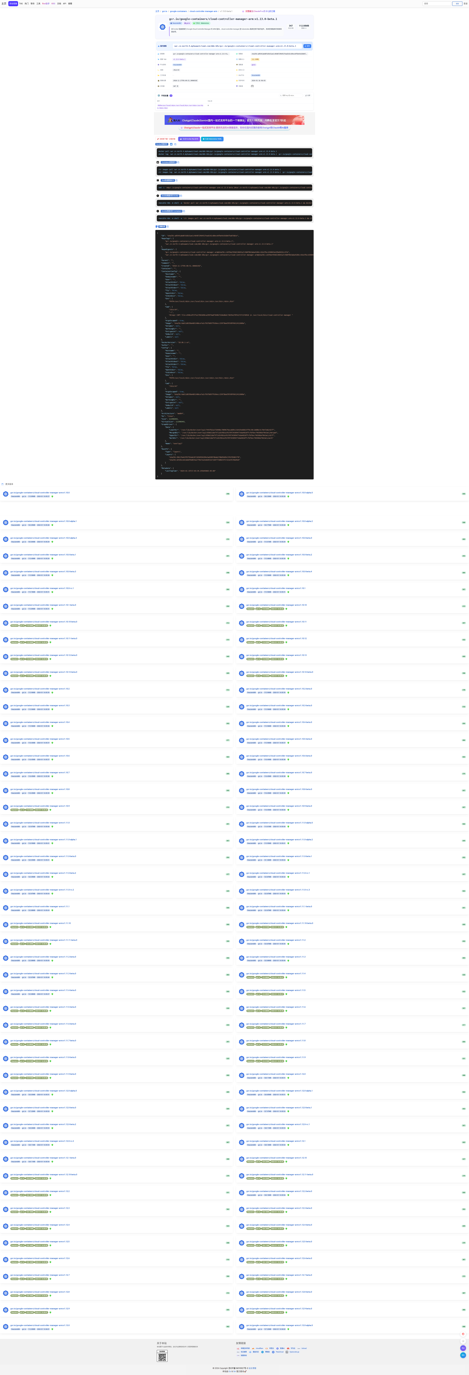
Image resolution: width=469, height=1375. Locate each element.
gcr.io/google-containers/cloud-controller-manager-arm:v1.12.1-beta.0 (43, 1158)
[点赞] (463, 1334)
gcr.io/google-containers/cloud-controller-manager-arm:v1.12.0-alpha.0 (43, 1091)
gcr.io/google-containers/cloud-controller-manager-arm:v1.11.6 (275, 1007)
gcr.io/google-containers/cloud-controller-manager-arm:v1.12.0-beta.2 (43, 1124)
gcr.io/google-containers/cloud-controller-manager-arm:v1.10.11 (276, 622)
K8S (53, 3)
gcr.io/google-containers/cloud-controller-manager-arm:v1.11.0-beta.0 (43, 856)
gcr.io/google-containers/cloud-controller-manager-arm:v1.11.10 (40, 923)
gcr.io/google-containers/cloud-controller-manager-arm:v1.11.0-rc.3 (278, 890)
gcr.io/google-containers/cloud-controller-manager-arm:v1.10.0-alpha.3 (43, 538)
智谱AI (282, 1348)
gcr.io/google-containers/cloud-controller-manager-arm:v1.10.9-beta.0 (279, 806)
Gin (234, 1371)
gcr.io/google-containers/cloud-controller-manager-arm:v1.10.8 (39, 789)
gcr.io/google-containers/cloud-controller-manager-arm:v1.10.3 (39, 705)
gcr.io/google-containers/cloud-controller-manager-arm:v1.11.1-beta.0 (279, 906)
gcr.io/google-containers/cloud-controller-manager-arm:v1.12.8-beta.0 (279, 1292)
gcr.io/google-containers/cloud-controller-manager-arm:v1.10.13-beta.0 (43, 672)
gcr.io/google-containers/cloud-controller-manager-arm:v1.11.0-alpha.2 (279, 839)
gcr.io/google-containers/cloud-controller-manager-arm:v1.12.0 (275, 1074)
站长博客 (252, 1368)
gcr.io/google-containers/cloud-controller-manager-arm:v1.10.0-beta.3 (43, 571)
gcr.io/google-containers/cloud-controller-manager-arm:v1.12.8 (39, 1292)
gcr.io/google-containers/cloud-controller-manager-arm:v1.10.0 (39, 493)
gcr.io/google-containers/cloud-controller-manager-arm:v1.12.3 (39, 1208)
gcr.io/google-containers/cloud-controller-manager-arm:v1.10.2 (39, 689)
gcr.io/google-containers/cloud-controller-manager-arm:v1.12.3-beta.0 (279, 1208)
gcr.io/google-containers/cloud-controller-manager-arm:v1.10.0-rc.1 (42, 588)
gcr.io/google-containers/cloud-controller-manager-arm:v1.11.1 (39, 906)
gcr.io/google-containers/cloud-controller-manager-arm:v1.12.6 (39, 1258)
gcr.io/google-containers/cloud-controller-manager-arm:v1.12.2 (39, 1191)
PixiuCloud (279, 1352)
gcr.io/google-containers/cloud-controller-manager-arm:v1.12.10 (276, 1158)
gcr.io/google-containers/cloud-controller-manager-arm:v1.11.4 (275, 973)
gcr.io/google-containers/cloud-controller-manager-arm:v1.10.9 (39, 806)
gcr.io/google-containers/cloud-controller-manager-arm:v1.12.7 (39, 1275)
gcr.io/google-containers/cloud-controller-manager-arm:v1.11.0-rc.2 (42, 890)
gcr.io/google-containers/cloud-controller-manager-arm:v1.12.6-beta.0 (279, 1258)
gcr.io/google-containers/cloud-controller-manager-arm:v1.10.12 (276, 638)
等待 (32, 3)
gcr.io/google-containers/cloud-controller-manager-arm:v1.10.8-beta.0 (279, 789)
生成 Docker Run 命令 (190, 139)
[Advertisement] (73, 510)
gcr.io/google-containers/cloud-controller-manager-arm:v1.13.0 (39, 1325)
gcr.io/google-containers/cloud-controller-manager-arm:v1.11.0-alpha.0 (279, 823)
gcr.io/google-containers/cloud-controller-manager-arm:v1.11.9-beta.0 (43, 1074)
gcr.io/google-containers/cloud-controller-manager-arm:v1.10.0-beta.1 (43, 555)
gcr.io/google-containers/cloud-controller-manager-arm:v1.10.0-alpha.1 (43, 521)
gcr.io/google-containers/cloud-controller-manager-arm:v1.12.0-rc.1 (278, 1124)
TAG (21, 3)
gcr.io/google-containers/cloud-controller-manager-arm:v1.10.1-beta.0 (43, 605)
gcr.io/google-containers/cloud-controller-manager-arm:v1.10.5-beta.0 (279, 739)
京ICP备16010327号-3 (238, 1368)
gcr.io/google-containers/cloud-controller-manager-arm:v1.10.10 (276, 605)
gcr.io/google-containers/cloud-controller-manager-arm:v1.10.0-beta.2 (279, 555)
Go (230, 1371)
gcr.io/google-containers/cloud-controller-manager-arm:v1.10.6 (39, 756)
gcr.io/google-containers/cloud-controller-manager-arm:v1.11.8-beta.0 (43, 1057)
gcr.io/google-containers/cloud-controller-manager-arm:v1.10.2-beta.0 (279, 689)
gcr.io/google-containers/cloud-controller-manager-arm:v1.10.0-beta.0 (279, 538)
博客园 (267, 1352)
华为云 (293, 1348)
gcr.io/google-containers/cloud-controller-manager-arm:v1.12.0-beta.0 (43, 1107)
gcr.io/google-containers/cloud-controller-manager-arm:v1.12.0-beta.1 (279, 1107)
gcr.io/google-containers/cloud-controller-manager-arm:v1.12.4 (39, 1225)
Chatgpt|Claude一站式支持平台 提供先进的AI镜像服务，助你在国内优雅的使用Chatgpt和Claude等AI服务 (236, 127)
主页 (3, 3)
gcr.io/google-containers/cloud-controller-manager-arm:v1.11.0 (39, 823)
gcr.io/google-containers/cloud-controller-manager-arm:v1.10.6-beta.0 (279, 756)
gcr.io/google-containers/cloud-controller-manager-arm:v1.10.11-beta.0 (43, 638)
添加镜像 (13, 3)
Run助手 (46, 3)
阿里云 (271, 1348)
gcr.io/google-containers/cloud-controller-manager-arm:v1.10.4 (39, 722)
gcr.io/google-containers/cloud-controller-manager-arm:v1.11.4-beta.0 (43, 990)
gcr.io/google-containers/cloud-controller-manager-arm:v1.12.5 (39, 1241)
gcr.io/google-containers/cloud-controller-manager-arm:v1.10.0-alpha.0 (279, 493)
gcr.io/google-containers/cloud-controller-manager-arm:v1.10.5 (39, 739)
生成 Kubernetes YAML (213, 139)
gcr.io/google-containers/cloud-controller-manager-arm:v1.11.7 (275, 1024)
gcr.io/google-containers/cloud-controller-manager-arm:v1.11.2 (275, 940)
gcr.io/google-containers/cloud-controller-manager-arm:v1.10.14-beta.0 (279, 672)
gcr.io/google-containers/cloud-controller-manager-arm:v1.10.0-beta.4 (279, 571)
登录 (466, 3)
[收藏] (463, 1341)
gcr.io (164, 11)
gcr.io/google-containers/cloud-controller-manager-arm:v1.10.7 (39, 772)
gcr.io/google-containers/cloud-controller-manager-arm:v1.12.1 (275, 1141)
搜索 (457, 4)
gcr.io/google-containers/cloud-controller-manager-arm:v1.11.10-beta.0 (279, 923)
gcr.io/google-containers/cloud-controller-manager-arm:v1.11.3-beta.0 (43, 973)
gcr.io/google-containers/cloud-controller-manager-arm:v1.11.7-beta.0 (43, 1040)
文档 (59, 3)
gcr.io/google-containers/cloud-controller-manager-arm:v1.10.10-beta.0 (43, 622)
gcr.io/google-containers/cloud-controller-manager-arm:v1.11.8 (275, 1040)
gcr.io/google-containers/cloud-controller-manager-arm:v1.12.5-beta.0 (279, 1241)
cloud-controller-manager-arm (203, 11)
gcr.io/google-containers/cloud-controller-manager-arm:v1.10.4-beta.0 (279, 722)
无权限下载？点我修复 (167, 139)
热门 (27, 3)
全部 (308, 95)
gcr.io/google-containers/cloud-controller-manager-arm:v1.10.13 (276, 655)
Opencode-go (294, 1352)
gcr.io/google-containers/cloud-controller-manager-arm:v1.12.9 (39, 1308)
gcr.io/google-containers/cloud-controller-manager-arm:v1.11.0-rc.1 (278, 873)
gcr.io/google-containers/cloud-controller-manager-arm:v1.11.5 (275, 990)
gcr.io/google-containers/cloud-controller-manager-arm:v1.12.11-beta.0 (279, 1174)
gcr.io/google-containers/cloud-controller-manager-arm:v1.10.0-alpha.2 (279, 521)
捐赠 (70, 3)
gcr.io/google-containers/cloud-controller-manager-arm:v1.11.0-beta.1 (279, 856)
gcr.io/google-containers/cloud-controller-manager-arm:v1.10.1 (275, 588)
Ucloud (304, 1348)
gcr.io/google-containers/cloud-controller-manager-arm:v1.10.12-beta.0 (43, 655)
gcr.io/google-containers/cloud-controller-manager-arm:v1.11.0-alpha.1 (43, 839)
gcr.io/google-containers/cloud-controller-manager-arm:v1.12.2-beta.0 (279, 1191)
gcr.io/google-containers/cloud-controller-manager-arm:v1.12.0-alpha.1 (279, 1091)
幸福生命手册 (245, 1348)
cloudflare (259, 1348)
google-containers (178, 11)
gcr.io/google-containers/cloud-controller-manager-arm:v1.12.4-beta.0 (279, 1225)
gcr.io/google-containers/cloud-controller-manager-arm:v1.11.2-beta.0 (43, 957)
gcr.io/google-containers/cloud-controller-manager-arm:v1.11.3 (275, 957)
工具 (38, 3)
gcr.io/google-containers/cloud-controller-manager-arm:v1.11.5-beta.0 (43, 1007)
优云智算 (244, 1352)
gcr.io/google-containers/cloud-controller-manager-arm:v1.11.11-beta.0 (43, 940)
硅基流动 (244, 1355)
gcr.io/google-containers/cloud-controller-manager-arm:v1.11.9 (275, 1057)
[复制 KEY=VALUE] (310, 105)
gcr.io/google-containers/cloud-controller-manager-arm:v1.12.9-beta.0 (279, 1308)
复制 (308, 46)
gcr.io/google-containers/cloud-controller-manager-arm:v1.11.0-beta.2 (43, 873)
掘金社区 (256, 1352)
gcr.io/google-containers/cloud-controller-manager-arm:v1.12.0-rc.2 (42, 1141)
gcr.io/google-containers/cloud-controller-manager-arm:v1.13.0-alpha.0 (279, 1325)
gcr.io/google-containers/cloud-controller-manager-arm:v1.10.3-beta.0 (279, 705)
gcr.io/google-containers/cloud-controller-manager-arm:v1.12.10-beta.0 (43, 1174)
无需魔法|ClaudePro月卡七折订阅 (260, 11)
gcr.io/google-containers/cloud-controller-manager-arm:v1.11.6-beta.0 (43, 1024)
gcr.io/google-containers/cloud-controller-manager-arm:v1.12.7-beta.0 (279, 1275)
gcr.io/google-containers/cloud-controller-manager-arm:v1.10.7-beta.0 (279, 772)
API (64, 3)
